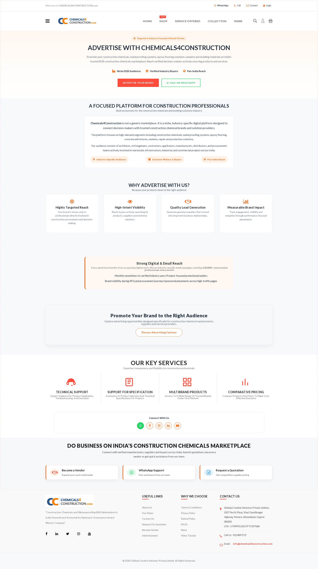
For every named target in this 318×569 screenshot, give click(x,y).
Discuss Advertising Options (159, 332)
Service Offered (188, 21)
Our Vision (147, 513)
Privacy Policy (188, 513)
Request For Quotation (154, 524)
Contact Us (148, 518)
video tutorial (188, 535)
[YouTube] (177, 425)
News (238, 21)
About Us (147, 507)
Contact (254, 5)
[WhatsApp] (140, 425)
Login (268, 5)
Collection (217, 21)
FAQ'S (184, 524)
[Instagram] (159, 425)
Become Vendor (150, 530)
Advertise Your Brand (138, 82)
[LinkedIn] (168, 425)
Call (239, 5)
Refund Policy (188, 518)
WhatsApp (222, 5)
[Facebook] (149, 425)
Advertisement (150, 535)
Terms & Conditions (191, 507)
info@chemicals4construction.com (252, 543)
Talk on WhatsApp (182, 82)
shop (163, 19)
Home (147, 21)
